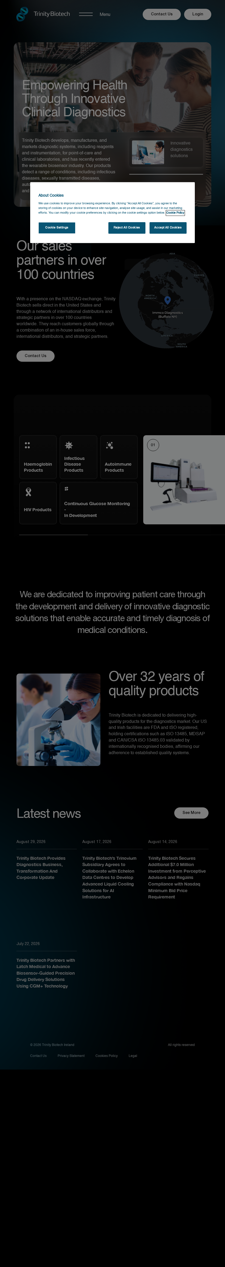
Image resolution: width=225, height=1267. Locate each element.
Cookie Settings (57, 227)
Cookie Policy (175, 212)
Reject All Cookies (127, 227)
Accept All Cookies (168, 227)
